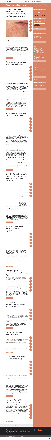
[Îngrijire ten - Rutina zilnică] (37, 31)
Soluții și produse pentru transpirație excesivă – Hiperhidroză (14, 228)
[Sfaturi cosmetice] (8, 1)
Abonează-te (37, 25)
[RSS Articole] (43, 31)
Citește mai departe (9, 57)
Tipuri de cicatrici (40, 71)
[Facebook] (34, 430)
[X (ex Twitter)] (37, 430)
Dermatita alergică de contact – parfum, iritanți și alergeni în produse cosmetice (16, 304)
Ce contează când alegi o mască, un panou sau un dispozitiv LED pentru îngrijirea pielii (39, 64)
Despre (29, 1)
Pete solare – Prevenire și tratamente (15, 409)
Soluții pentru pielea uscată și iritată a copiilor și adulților (16, 114)
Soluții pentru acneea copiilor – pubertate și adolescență (16, 357)
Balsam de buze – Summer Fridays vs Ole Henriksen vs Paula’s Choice (39, 69)
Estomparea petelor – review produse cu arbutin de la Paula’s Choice (17, 272)
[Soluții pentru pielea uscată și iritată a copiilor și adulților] (17, 125)
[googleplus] (39, 430)
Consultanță (36, 1)
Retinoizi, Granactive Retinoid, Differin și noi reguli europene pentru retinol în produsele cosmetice (16, 177)
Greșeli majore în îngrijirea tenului (38, 35)
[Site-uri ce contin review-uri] (41, 31)
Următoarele (29, 425)
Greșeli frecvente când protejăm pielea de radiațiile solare (17, 63)
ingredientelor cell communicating (11, 349)
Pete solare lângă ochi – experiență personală (14, 401)
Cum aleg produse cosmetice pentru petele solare (15, 333)
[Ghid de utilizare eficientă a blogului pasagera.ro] (35, 31)
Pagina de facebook (37, 76)
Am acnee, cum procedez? (37, 36)
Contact (43, 1)
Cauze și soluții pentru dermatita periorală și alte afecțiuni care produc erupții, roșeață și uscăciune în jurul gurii (16, 13)
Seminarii (39, 1)
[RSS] (41, 430)
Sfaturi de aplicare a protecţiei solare (13, 413)
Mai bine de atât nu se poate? (37, 37)
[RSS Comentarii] (44, 31)
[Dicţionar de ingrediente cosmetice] (39, 31)
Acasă (26, 1)
